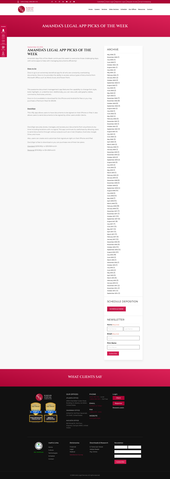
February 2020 (111, 147)
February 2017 (111, 237)
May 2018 (110, 198)
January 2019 (111, 178)
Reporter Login (120, 2)
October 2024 (111, 65)
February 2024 (111, 75)
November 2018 (112, 183)
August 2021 (111, 131)
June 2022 (110, 113)
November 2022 (112, 101)
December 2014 (112, 285)
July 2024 (110, 70)
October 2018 (111, 185)
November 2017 (112, 213)
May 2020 (110, 139)
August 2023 (111, 85)
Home (91, 9)
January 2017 (111, 239)
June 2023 (110, 90)
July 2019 (110, 165)
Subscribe (113, 353)
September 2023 (112, 83)
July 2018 (110, 193)
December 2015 (112, 262)
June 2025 (110, 62)
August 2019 (111, 162)
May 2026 (110, 54)
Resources (141, 9)
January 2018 (111, 208)
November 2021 (112, 124)
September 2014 (112, 293)
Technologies (52, 453)
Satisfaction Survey (76, 455)
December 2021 (112, 121)
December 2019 (112, 152)
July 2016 (110, 255)
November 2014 (112, 288)
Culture (51, 450)
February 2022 (111, 119)
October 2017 (111, 216)
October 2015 (111, 265)
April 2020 (110, 142)
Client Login (109, 2)
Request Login (118, 407)
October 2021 (111, 126)
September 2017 (112, 219)
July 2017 (110, 224)
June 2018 (110, 196)
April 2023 (110, 95)
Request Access (132, 2)
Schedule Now (116, 309)
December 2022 (112, 98)
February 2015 (111, 280)
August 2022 (111, 108)
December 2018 (112, 180)
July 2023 (110, 88)
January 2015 (111, 283)
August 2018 (111, 190)
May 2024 (110, 72)
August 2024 (111, 67)
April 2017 (110, 231)
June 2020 (110, 136)
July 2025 (110, 60)
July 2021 (110, 134)
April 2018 (110, 201)
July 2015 (110, 267)
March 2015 (110, 278)
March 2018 (110, 203)
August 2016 (111, 252)
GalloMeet (100, 2)
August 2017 (111, 221)
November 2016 (112, 244)
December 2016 (112, 242)
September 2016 (112, 249)
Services (104, 9)
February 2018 (111, 206)
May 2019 (110, 170)
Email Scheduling (145, 2)
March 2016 (110, 260)
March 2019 (110, 172)
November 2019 (112, 154)
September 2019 (112, 160)
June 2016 (110, 257)
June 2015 (110, 270)
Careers (97, 9)
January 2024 (111, 77)
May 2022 (110, 116)
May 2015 (110, 273)
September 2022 (112, 106)
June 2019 (110, 167)
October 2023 (111, 80)
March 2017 (110, 234)
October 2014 (111, 290)
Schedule (124, 9)
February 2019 (111, 175)
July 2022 (110, 111)
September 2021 (112, 129)
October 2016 (111, 247)
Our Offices (132, 9)
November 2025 (112, 57)
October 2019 (111, 157)
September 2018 (112, 188)
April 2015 (110, 275)
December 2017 (112, 211)
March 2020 (111, 144)
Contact (149, 9)
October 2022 (111, 103)
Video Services (114, 9)
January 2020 (111, 149)
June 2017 (110, 226)
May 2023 (110, 93)
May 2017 (110, 229)
